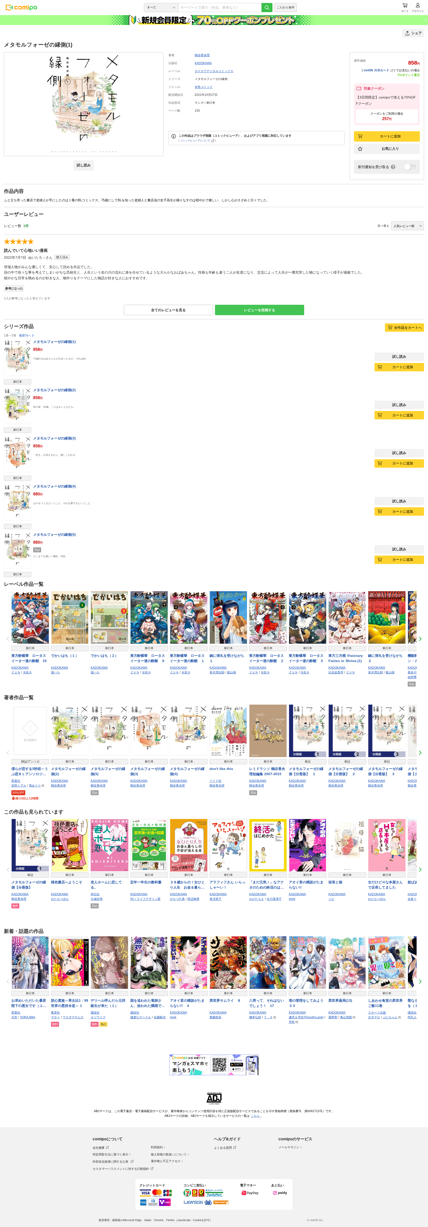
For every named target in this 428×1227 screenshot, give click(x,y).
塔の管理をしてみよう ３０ (307, 1003)
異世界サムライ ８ (225, 1000)
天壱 (14, 1017)
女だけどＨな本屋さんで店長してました (385, 884)
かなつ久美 (177, 899)
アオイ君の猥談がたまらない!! (306, 884)
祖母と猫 (335, 882)
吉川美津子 (274, 899)
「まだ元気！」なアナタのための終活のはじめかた (266, 885)
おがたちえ (256, 899)
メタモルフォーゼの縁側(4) (54, 486)
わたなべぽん (60, 899)
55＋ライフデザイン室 (145, 899)
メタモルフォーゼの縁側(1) (54, 342)
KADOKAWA (203, 63)
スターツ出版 (377, 1012)
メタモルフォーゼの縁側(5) (54, 535)
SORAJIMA (27, 1017)
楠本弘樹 (255, 1017)
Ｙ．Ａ (268, 1017)
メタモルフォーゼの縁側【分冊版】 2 (345, 771)
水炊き (27, 672)
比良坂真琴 (335, 672)
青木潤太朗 (217, 672)
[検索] (267, 7)
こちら (256, 1116)
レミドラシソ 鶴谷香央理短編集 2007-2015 (267, 771)
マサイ (55, 1017)
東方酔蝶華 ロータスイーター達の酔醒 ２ (266, 658)
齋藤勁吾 (215, 1017)
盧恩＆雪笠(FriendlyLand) (306, 1017)
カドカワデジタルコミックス (214, 71)
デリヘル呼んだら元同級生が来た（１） (108, 1003)
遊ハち (55, 672)
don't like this (221, 769)
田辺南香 (193, 899)
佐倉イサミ (415, 899)
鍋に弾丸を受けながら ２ (387, 658)
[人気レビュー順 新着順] (407, 225)
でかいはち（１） (65, 656)
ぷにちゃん (390, 1017)
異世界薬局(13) (340, 1000)
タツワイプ (98, 1017)
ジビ (331, 899)
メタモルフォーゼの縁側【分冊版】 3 (385, 771)
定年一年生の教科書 (145, 882)
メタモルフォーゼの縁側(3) (54, 438)
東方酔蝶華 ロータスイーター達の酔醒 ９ (147, 658)
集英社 (55, 1012)
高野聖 (332, 1017)
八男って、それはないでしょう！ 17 (266, 1003)
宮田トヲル (18, 785)
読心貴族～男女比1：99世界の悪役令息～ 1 (69, 1003)
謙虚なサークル (140, 1017)
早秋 (292, 1022)
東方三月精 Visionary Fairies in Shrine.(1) (345, 658)
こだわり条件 (285, 7)
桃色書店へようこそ (66, 882)
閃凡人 (412, 1017)
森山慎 (231, 672)
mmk (292, 899)
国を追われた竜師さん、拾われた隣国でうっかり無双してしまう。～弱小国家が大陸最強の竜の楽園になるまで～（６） (147, 1003)
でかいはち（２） (104, 656)
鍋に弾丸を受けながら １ (228, 658)
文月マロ (374, 1017)
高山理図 (346, 1017)
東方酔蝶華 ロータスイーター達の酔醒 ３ (306, 658)
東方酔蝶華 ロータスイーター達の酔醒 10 (29, 658)
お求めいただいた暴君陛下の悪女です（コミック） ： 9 (28, 1003)
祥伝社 (95, 894)
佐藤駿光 (160, 1017)
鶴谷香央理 (202, 55)
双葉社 (15, 781)
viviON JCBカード (376, 70)
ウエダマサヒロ (73, 1017)
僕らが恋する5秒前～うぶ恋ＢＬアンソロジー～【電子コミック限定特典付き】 (29, 772)
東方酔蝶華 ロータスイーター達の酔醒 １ (187, 658)
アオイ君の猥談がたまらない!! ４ (187, 1003)
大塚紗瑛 (97, 899)
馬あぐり (35, 785)
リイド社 (215, 781)
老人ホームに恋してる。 (106, 884)
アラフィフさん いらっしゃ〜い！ (227, 884)
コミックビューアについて (195, 140)
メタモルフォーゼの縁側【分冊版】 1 (306, 771)
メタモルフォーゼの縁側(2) (54, 390)
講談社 (95, 1012)
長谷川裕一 (415, 672)
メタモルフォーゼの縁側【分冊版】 (28, 884)
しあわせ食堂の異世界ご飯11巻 (385, 1003)
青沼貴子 (215, 899)
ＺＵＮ (15, 672)
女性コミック (204, 87)
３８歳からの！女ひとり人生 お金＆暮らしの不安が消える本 (187, 885)
